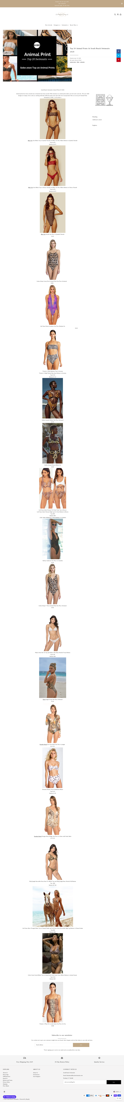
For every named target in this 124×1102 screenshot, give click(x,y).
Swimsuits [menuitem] (64, 25)
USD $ (117, 1092)
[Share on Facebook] (118, 51)
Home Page (6, 1075)
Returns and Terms (7, 1080)
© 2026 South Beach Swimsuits (11, 1099)
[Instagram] (121, 4)
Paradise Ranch (43, 744)
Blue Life (30, 141)
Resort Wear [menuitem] (73, 25)
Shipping (5, 1084)
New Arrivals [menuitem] (48, 25)
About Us (5, 1073)
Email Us (5, 1078)
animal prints (73, 62)
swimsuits (82, 62)
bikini (78, 62)
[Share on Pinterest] (118, 60)
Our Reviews (36, 1075)
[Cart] (120, 14)
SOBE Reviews (6, 1077)
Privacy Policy (6, 1082)
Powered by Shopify (25, 1099)
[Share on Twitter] (118, 56)
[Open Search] (115, 14)
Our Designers (36, 1077)
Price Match (6, 1086)
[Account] (118, 14)
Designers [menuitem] (56, 25)
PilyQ (44, 700)
